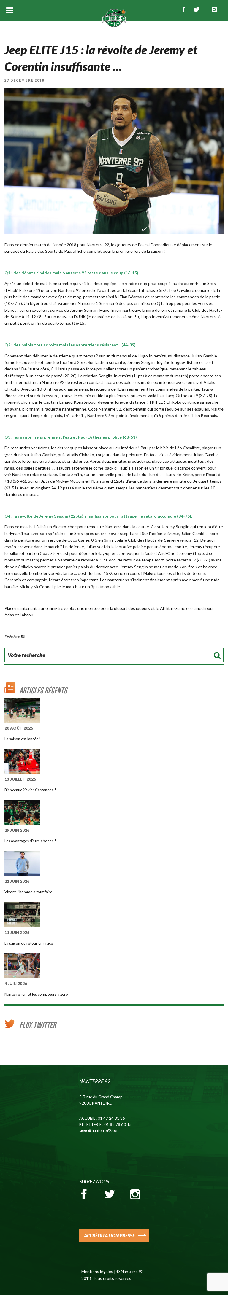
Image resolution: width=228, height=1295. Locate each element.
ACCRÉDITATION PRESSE (109, 1235)
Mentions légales (97, 1271)
